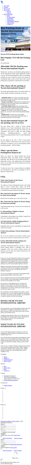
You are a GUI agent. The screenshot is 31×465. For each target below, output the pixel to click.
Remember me (6, 444)
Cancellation (10, 18)
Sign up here (13, 447)
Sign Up (9, 13)
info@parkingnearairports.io (11, 380)
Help (5, 366)
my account (7, 10)
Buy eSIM (6, 6)
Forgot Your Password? (16, 444)
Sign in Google (17, 450)
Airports (6, 7)
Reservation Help (8, 14)
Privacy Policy (7, 361)
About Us (6, 358)
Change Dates (10, 22)
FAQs (8, 15)
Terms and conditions (6, 421)
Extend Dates (10, 20)
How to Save (7, 367)
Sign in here (17, 435)
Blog (5, 369)
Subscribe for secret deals (8, 432)
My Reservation (11, 17)
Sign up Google (18, 438)
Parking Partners (8, 385)
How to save (7, 8)
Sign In (9, 11)
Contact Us (10, 24)
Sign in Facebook (7, 450)
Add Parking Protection (13, 21)
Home (2, 51)
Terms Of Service (8, 359)
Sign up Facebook (7, 438)
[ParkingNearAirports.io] (11, 3)
